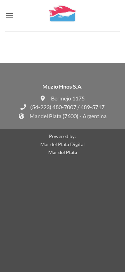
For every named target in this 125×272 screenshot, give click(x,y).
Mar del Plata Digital (62, 144)
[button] (9, 15)
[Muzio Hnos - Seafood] (62, 15)
